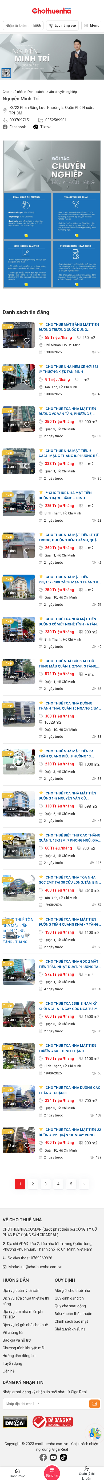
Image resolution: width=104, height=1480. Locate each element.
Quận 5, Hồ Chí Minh (60, 814)
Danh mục (17, 1476)
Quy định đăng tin (69, 1298)
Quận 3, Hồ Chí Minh (60, 429)
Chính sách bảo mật (71, 1321)
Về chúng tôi (13, 1332)
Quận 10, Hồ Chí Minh (61, 597)
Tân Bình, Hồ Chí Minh (61, 387)
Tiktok (45, 127)
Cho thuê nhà (13, 92)
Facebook (18, 127)
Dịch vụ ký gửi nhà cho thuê (25, 1325)
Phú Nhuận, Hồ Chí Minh (63, 345)
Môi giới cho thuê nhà (72, 1290)
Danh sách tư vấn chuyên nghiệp (52, 92)
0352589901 (56, 120)
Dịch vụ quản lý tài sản (21, 1290)
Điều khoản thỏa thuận (73, 1314)
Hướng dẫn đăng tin (19, 1356)
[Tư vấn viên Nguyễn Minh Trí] (52, 214)
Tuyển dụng (12, 1363)
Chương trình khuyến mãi (24, 1348)
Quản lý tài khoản (87, 1476)
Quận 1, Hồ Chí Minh (60, 471)
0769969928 (41, 1258)
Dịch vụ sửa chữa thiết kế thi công (26, 1301)
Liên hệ (8, 1371)
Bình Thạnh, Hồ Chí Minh (63, 513)
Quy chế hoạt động (70, 1306)
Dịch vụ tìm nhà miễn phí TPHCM (23, 1314)
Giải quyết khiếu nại (70, 1329)
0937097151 (20, 120)
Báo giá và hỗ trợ (17, 1340)
